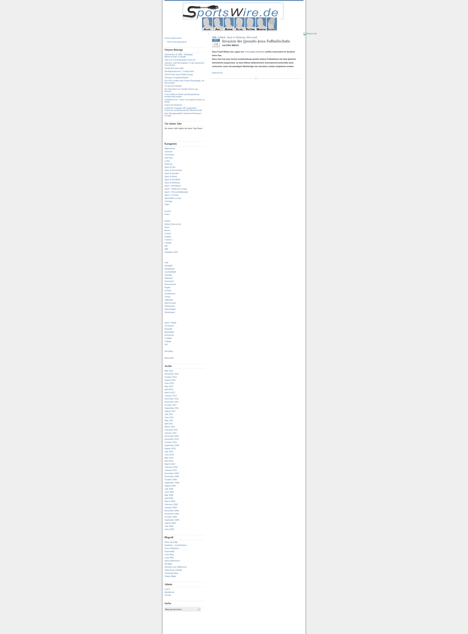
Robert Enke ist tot (173, 224)
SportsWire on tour (173, 198)
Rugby (167, 287)
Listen (167, 161)
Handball (168, 266)
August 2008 (170, 523)
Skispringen (170, 312)
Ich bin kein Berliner (173, 86)
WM (166, 249)
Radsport (169, 278)
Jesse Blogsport (172, 548)
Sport (167, 227)
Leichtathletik (170, 272)
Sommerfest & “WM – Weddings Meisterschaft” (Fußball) (179, 55)
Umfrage (168, 201)
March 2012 (170, 392)
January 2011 (171, 433)
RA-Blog (168, 564)
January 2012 (171, 396)
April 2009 (169, 498)
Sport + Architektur (173, 186)
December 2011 (172, 399)
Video (167, 204)
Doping (168, 236)
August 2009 (170, 486)
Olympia (168, 275)
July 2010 (169, 451)
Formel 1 (168, 240)
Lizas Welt (169, 557)
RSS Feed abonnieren (177, 42)
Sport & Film (170, 167)
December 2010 (172, 436)
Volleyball (169, 300)
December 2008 (172, 511)
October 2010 (171, 442)
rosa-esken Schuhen (255, 52)
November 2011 (172, 402)
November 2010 (172, 439)
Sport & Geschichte (173, 170)
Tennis (167, 297)
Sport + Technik (171, 195)
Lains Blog (169, 554)
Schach (168, 290)
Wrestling (169, 351)
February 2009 (171, 504)
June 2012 (169, 383)
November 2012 (172, 374)
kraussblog (169, 551)
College (168, 341)
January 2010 (171, 470)
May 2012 (169, 386)
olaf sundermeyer (172, 561)
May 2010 (169, 458)
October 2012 (171, 377)
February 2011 (171, 430)
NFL (166, 344)
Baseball (168, 329)
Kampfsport (170, 269)
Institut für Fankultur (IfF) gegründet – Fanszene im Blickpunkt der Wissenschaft (183, 109)
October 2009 (171, 479)
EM (166, 246)
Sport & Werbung (172, 183)
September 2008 (172, 520)
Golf (166, 262)
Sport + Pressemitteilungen (176, 192)
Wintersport (170, 306)
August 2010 (170, 448)
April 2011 (169, 423)
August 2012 (170, 380)
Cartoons (169, 151)
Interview (169, 158)
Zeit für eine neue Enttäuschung (179, 74)
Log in (167, 589)
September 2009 (172, 483)
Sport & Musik (171, 176)
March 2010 (170, 464)
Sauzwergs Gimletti (173, 570)
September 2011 (172, 408)
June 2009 (169, 492)
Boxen (167, 230)
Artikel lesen (217, 73)
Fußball (168, 243)
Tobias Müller (170, 576)
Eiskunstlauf (170, 309)
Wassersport (170, 303)
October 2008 (171, 517)
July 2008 (169, 526)
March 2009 (170, 501)
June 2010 (169, 455)
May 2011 (169, 420)
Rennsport (169, 281)
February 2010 (171, 467)
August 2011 (170, 411)
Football (168, 338)
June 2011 (169, 417)
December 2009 (172, 473)
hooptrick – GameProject (176, 545)
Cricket (168, 233)
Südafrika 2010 (171, 252)
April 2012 (169, 389)
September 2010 (172, 445)
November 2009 (172, 476)
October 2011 (171, 405)
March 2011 (170, 427)
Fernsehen (169, 155)
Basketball (169, 332)
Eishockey (169, 335)
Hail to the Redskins (173, 105)
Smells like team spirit (174, 68)
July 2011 (169, 414)
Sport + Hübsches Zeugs (176, 189)
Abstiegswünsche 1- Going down (179, 71)
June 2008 (169, 529)
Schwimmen (170, 294)
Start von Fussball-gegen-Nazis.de (180, 60)
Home (167, 38)
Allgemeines (170, 148)
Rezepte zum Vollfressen (176, 567)
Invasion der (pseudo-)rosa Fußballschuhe (256, 41)
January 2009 (171, 507)
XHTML (168, 595)
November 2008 (172, 514)
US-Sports (169, 326)
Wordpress (169, 592)
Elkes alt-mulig (171, 542)
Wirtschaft (169, 358)
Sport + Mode (170, 323)
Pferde (167, 221)
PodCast (168, 164)
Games (168, 211)
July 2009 (169, 489)
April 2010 (169, 461)
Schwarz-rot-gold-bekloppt (176, 77)
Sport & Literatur (172, 173)
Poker (167, 214)
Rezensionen (170, 284)
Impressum (176, 38)
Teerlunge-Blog (171, 573)
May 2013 (169, 371)
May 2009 (169, 495)
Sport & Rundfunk (172, 179)
